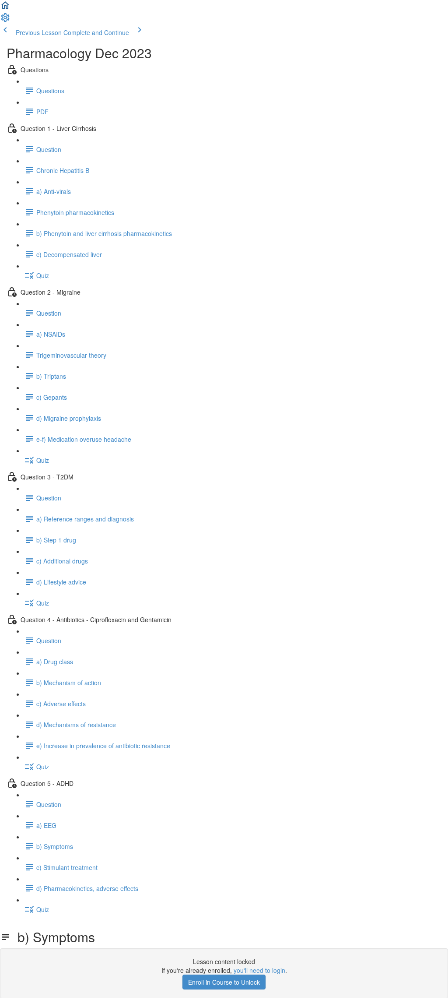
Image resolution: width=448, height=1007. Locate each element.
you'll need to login (259, 970)
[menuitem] (5, 20)
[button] (5, 8)
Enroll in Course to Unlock (224, 982)
